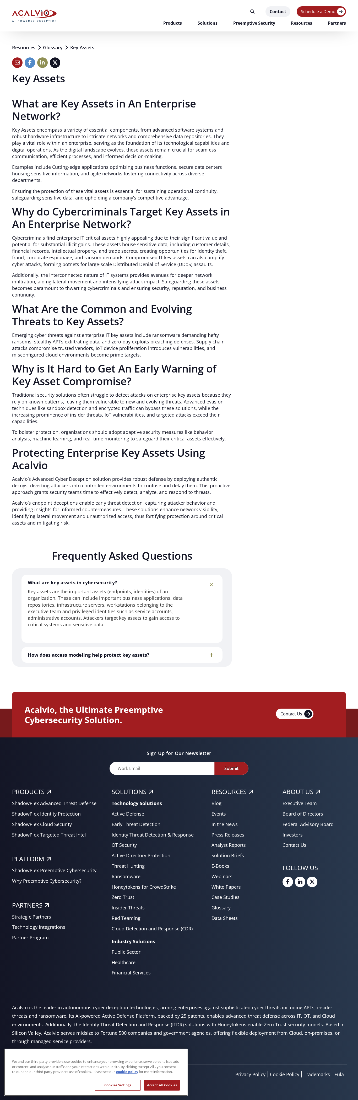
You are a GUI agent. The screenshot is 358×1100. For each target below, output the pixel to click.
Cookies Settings (117, 1084)
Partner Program (30, 937)
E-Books (220, 866)
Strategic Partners (31, 917)
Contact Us (291, 714)
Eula (339, 1074)
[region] (96, 1072)
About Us (298, 791)
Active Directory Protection (141, 855)
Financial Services (131, 972)
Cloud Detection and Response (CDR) (152, 928)
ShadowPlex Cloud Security (42, 824)
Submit (231, 768)
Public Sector (126, 952)
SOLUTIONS (129, 791)
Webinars (221, 876)
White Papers (226, 887)
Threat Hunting (128, 866)
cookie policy (127, 1071)
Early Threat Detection (136, 824)
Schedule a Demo (318, 11)
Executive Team (300, 803)
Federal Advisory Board (308, 824)
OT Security (124, 845)
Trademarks (317, 1074)
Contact (278, 11)
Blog (216, 803)
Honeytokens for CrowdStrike (144, 887)
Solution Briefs (227, 855)
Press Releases (227, 835)
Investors (293, 835)
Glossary (53, 47)
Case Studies (225, 897)
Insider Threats (128, 907)
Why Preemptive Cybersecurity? (47, 881)
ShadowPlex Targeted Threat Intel (49, 835)
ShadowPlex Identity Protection (46, 814)
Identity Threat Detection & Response (153, 835)
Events (218, 814)
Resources (24, 47)
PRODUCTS (28, 791)
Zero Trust (123, 897)
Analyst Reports (228, 845)
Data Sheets (224, 918)
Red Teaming (126, 918)
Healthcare (123, 962)
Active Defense (128, 814)
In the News (224, 824)
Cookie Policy (284, 1074)
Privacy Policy (250, 1074)
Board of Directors (303, 814)
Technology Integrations (38, 927)
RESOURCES (229, 791)
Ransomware (126, 876)
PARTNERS (27, 905)
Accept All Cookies (162, 1084)
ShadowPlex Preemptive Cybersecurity (54, 870)
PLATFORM (28, 858)
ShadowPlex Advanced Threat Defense (54, 803)
